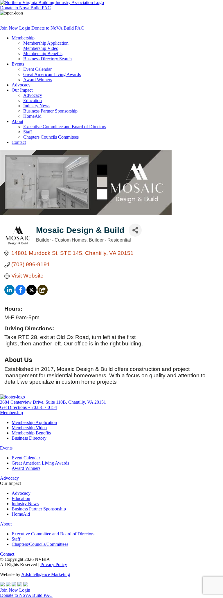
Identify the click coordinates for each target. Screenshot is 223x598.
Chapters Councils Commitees (51, 137)
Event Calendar (37, 69)
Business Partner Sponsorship (50, 110)
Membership (23, 37)
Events (18, 63)
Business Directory (29, 438)
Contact (19, 142)
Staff (27, 131)
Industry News (36, 105)
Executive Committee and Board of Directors (64, 126)
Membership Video (40, 48)
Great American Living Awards (52, 74)
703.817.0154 (44, 407)
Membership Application (46, 43)
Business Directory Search (47, 58)
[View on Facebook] (20, 293)
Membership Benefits (42, 53)
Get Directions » (15, 407)
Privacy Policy (53, 564)
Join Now (9, 28)
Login (25, 28)
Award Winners (37, 79)
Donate (25, 7)
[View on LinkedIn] (9, 293)
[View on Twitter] (31, 293)
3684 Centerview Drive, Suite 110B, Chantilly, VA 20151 (53, 402)
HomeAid (32, 116)
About (17, 121)
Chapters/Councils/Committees (40, 544)
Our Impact (22, 90)
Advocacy (21, 84)
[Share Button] (135, 230)
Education (32, 100)
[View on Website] (42, 293)
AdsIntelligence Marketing (45, 574)
